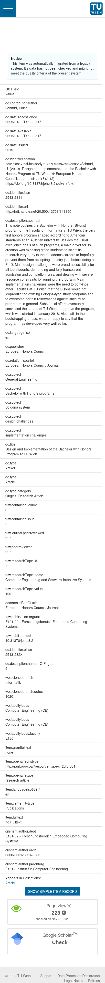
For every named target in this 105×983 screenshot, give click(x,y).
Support (46, 975)
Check (60, 942)
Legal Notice (73, 980)
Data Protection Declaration (78, 975)
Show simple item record (52, 891)
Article (10, 882)
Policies (94, 980)
